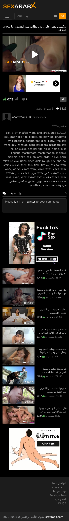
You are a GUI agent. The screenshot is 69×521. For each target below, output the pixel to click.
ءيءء (47, 181)
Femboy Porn (58, 495)
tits (53, 165)
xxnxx (32, 177)
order (47, 157)
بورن (39, 181)
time (37, 165)
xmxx (25, 169)
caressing (18, 140)
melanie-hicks (16, 157)
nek (28, 157)
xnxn (48, 169)
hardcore (42, 144)
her (30, 148)
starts (7, 165)
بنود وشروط (59, 491)
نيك (30, 185)
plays (55, 157)
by (9, 140)
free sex (61, 140)
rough (46, 161)
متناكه (36, 185)
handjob (22, 144)
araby (13, 136)
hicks (47, 148)
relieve (14, 161)
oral (39, 157)
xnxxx (55, 177)
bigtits (33, 136)
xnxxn (10, 173)
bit (40, 136)
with (63, 165)
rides (23, 161)
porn (63, 157)
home (55, 148)
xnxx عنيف (22, 173)
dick (44, 140)
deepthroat (33, 140)
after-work (29, 132)
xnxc (41, 169)
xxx (39, 177)
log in (17, 201)
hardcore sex (57, 144)
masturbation (46, 153)
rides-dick (34, 161)
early (51, 140)
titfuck (45, 165)
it (65, 148)
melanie (61, 153)
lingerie (15, 153)
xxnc (16, 177)
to (57, 165)
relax (6, 161)
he (12, 148)
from (7, 144)
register (30, 201)
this (30, 165)
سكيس (23, 181)
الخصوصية (60, 499)
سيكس (13, 181)
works (16, 169)
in (61, 148)
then (23, 165)
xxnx (24, 177)
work (8, 169)
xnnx (33, 169)
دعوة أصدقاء (59, 487)
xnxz (9, 177)
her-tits (37, 148)
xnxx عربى (36, 173)
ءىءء (63, 181)
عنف (52, 185)
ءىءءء (55, 181)
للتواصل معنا (59, 483)
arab (46, 132)
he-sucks (20, 148)
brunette (60, 136)
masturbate (29, 153)
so (64, 161)
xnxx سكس (52, 173)
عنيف (45, 185)
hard (32, 144)
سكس (31, 181)
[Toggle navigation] (7, 16)
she (59, 161)
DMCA (62, 503)
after (18, 132)
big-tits (22, 136)
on (34, 157)
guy (13, 144)
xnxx (56, 169)
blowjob (48, 136)
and (39, 132)
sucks (15, 165)
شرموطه (61, 185)
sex (8, 132)
